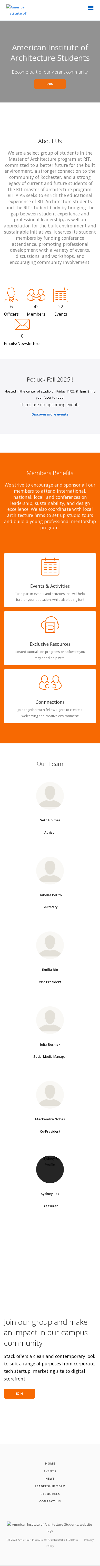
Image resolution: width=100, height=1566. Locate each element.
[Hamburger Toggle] (90, 9)
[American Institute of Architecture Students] (12, 10)
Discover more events (50, 414)
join (19, 1393)
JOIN (50, 84)
